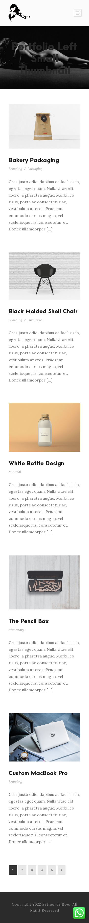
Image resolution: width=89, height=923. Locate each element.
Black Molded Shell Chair (43, 311)
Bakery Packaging (34, 160)
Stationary (16, 630)
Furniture (34, 320)
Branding (15, 169)
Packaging (35, 169)
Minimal (15, 472)
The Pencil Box (29, 621)
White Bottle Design (36, 463)
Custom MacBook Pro (38, 773)
